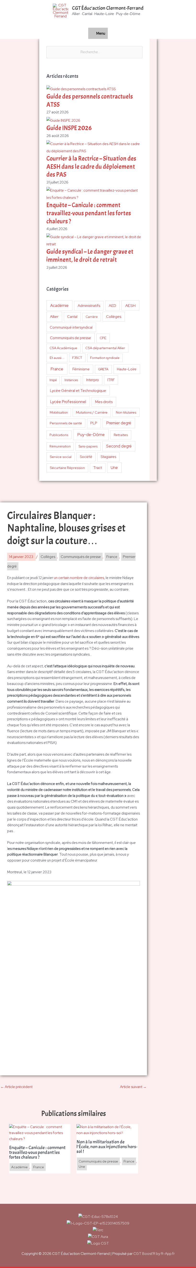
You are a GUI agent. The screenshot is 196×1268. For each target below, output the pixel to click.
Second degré (119, 446)
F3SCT (77, 358)
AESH (130, 305)
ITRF (111, 380)
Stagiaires (108, 456)
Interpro (92, 380)
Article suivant (133, 1086)
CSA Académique (63, 348)
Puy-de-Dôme (91, 434)
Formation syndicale (105, 358)
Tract (97, 467)
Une (114, 467)
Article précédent (16, 1086)
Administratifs (89, 305)
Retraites (121, 434)
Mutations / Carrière (92, 412)
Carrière (92, 317)
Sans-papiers (88, 446)
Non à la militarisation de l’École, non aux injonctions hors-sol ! (106, 1147)
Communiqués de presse (70, 337)
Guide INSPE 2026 (69, 128)
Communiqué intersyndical (71, 327)
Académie (59, 305)
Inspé (53, 380)
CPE (103, 338)
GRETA (103, 369)
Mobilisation (59, 412)
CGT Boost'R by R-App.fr (154, 1253)
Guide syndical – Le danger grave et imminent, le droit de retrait (89, 256)
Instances (71, 380)
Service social (60, 456)
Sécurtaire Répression (67, 468)
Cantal (72, 316)
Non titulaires (126, 412)
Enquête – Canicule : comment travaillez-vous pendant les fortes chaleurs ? (88, 213)
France (56, 369)
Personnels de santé (66, 423)
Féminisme (81, 369)
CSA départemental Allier (105, 348)
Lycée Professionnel (68, 401)
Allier (54, 316)
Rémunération (60, 446)
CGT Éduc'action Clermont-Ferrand (107, 8)
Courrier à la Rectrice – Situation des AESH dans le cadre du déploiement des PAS (91, 167)
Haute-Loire (126, 369)
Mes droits (104, 401)
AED (112, 305)
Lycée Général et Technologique (78, 390)
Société (86, 456)
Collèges (113, 316)
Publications (58, 435)
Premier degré (118, 423)
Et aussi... (57, 358)
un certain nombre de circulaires (79, 577)
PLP (93, 423)
